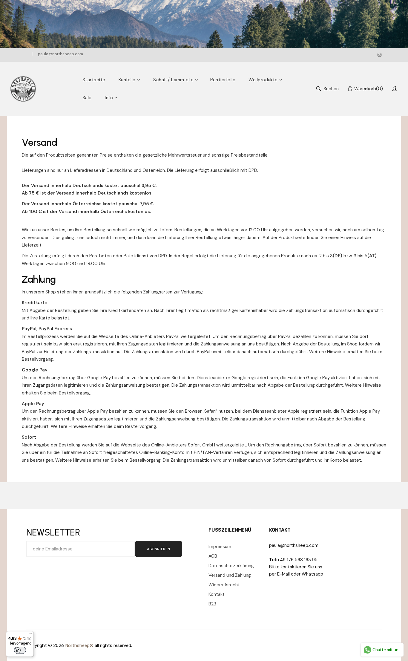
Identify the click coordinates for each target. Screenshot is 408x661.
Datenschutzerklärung (231, 566)
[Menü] (30, 634)
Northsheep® (79, 645)
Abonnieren (158, 549)
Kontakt (216, 594)
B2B (212, 604)
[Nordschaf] (23, 89)
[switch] (20, 650)
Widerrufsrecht (224, 585)
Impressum (219, 547)
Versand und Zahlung (229, 575)
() (368, 89)
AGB (212, 556)
